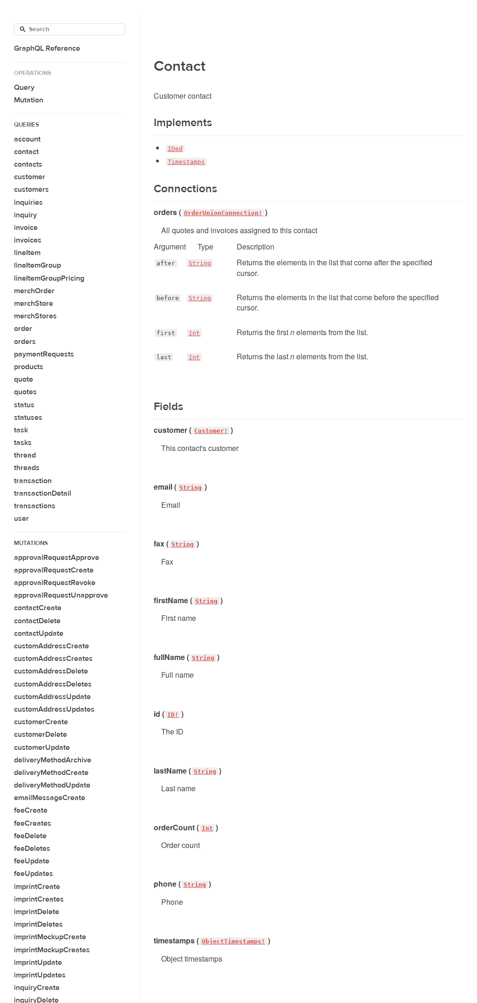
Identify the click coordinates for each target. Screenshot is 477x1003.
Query (24, 87)
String (200, 263)
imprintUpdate (38, 962)
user (21, 518)
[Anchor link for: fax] (150, 543)
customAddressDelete (51, 671)
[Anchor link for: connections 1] (148, 189)
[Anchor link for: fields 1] (148, 407)
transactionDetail (42, 493)
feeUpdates (33, 873)
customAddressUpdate (52, 696)
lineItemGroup (37, 265)
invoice (26, 227)
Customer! (211, 430)
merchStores (35, 316)
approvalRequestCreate (54, 570)
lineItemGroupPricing (49, 278)
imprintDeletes (38, 924)
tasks (23, 442)
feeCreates (32, 823)
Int (194, 333)
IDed (175, 148)
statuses (28, 417)
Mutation (28, 100)
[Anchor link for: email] (150, 487)
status (24, 405)
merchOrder (34, 291)
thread (25, 455)
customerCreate (41, 722)
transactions (34, 506)
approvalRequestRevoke (54, 582)
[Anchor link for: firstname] (150, 600)
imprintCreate (37, 886)
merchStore (33, 303)
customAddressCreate (51, 646)
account (27, 139)
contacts (28, 164)
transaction (33, 480)
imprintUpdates (40, 975)
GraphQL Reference (47, 48)
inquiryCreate (37, 987)
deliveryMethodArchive (52, 760)
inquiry (25, 215)
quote (23, 379)
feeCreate (31, 810)
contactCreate (37, 608)
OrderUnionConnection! (223, 212)
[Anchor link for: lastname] (150, 770)
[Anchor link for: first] (153, 333)
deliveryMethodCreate (51, 772)
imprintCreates (39, 899)
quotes (25, 392)
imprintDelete (36, 911)
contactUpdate (38, 633)
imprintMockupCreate (50, 937)
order (23, 328)
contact (26, 151)
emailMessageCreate (49, 797)
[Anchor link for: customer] (150, 430)
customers (31, 189)
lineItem (27, 252)
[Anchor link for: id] (150, 714)
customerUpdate (42, 747)
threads (27, 467)
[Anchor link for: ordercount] (150, 827)
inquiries (28, 202)
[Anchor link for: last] (153, 357)
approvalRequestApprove (56, 557)
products (28, 366)
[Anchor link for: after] (153, 263)
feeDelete (30, 836)
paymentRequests (44, 354)
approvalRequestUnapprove (61, 595)
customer (29, 177)
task (21, 430)
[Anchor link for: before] (153, 298)
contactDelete (37, 621)
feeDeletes (32, 848)
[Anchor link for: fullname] (150, 657)
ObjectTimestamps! (233, 941)
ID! (172, 714)
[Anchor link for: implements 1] (148, 123)
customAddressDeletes (53, 684)
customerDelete (40, 734)
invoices (27, 240)
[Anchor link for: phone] (150, 884)
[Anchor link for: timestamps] (150, 940)
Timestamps (186, 161)
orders (25, 341)
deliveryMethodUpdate (52, 785)
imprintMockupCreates (52, 950)
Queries (26, 124)
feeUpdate (31, 861)
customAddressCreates (53, 658)
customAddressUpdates (54, 709)
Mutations (31, 543)
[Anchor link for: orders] (150, 212)
